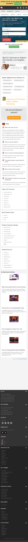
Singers (5, 240)
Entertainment (7, 231)
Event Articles (3, 492)
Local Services (6, 51)
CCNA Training (4, 479)
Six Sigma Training (4, 476)
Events (3, 11)
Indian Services (4, 528)
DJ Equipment (7, 229)
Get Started (18, 3)
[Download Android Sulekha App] (5, 432)
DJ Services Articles (22, 359)
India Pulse (3, 525)
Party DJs (13, 14)
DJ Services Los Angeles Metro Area (16, 51)
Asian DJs (6, 198)
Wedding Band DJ (5, 14)
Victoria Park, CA (7, 89)
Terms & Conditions (5, 514)
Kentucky (6, 217)
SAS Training (3, 481)
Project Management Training (6, 472)
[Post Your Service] (26, 8)
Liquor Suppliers (7, 233)
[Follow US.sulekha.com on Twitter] (5, 423)
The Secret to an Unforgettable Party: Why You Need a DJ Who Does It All (13, 308)
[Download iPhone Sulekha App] (2, 432)
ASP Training (3, 478)
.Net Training (3, 470)
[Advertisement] (14, 374)
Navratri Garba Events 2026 (6, 498)
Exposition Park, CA (19, 80)
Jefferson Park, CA (8, 86)
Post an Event (4, 496)
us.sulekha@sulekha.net (9, 397)
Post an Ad (3, 462)
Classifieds (3, 531)
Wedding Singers (7, 242)
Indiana (5, 215)
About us (3, 511)
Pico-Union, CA (17, 89)
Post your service (14, 46)
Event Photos (3, 493)
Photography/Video (8, 238)
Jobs (2, 459)
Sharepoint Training (5, 473)
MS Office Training (4, 482)
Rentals (17, 11)
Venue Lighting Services (9, 235)
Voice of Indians (4, 495)
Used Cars (3, 453)
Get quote (7, 40)
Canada (4, 442)
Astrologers (3, 534)
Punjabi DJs (6, 196)
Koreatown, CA (7, 92)
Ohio (5, 219)
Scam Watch (3, 464)
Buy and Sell (3, 455)
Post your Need (6, 413)
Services (3, 456)
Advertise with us (4, 517)
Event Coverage (4, 490)
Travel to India (4, 504)
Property (3, 527)
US (3, 440)
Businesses (3, 530)
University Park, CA (19, 86)
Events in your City (4, 489)
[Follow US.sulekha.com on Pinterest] (8, 423)
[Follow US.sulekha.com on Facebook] (2, 423)
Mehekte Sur (13, 65)
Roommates (10, 11)
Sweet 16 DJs (7, 205)
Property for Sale (4, 458)
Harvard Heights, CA (8, 83)
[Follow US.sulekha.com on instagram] (11, 423)
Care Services (4, 461)
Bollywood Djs (7, 207)
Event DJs (19, 14)
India (4, 443)
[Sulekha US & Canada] (1, 8)
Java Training (3, 475)
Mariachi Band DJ (8, 192)
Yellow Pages (3, 533)
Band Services (7, 227)
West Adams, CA (7, 80)
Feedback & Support (7, 400)
